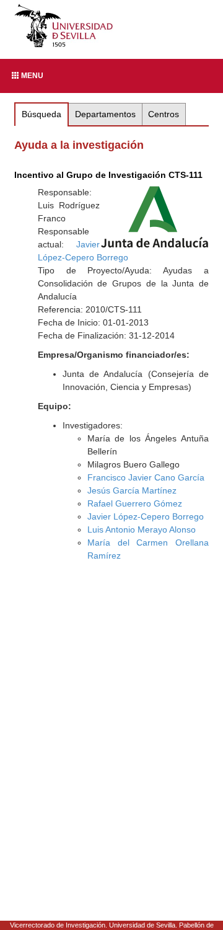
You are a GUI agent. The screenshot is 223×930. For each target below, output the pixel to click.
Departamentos (105, 114)
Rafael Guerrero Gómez (134, 503)
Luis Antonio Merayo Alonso (141, 529)
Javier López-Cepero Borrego (145, 516)
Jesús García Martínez (132, 490)
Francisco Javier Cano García (145, 477)
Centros (163, 114)
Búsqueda (41, 114)
